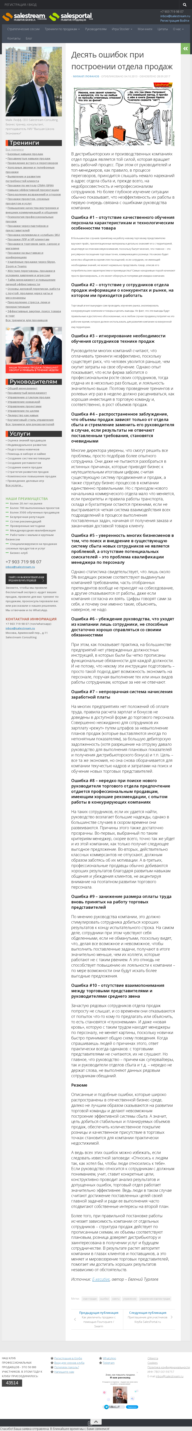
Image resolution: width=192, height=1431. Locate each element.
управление (129, 1298)
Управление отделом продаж (29, 397)
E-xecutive (101, 1279)
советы (116, 1298)
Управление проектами (24, 406)
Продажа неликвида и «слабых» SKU (34, 235)
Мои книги (145, 29)
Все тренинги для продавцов (27, 320)
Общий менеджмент (23, 388)
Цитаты (163, 29)
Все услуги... (14, 485)
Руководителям (95, 29)
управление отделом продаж (155, 1298)
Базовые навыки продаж (25, 154)
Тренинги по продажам (61, 29)
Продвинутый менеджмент (27, 393)
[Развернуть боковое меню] (185, 48)
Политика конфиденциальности (169, 1367)
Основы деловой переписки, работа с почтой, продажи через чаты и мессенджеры (33, 293)
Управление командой (24, 402)
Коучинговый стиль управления (31, 420)
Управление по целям (23, 411)
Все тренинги (15, 149)
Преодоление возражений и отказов (34, 194)
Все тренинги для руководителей (30, 424)
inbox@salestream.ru (175, 16)
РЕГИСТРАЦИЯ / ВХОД (20, 5)
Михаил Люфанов (86, 76)
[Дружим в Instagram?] (90, 1423)
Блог (29, 38)
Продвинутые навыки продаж (29, 158)
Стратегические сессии (23, 29)
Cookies (153, 1363)
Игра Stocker (121, 29)
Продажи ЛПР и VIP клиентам (28, 239)
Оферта (153, 1358)
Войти (184, 21)
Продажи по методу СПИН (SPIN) (31, 185)
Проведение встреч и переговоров (33, 163)
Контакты (13, 38)
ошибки (104, 1298)
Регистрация (169, 21)
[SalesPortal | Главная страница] (48, 16)
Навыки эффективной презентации (33, 190)
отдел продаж (90, 1298)
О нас (177, 29)
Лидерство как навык (23, 415)
